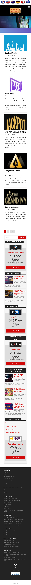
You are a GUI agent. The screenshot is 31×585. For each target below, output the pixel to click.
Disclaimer (6, 490)
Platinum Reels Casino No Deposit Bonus (14, 519)
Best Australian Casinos (9, 544)
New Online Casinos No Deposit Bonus (13, 531)
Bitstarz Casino (15, 350)
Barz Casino (9, 94)
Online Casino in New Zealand (13, 432)
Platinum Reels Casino (15, 253)
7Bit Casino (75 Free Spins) (18, 375)
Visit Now (15, 268)
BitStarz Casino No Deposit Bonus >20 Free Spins (19, 390)
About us (6, 472)
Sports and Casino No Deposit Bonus (13, 521)
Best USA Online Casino (9, 540)
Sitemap (6, 492)
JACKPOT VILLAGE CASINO (15, 132)
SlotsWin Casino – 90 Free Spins (19, 277)
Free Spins (6, 532)
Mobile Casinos (7, 502)
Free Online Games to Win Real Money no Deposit (14, 511)
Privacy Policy (7, 474)
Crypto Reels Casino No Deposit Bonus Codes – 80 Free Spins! (20, 405)
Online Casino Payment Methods (12, 500)
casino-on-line (10, 55)
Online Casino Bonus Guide (10, 498)
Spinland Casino (11, 53)
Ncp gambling (7, 482)
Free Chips (6, 506)
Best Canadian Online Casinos (11, 542)
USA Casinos (8, 423)
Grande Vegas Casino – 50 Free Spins (13, 523)
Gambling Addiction (8, 478)
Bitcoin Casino (7, 508)
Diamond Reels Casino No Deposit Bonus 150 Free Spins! (20, 292)
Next (12, 231)
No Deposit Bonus (8, 504)
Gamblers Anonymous (9, 480)
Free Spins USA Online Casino (11, 517)
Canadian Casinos (10, 429)
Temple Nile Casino (12, 171)
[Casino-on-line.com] (15, 13)
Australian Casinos (10, 426)
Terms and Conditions (9, 476)
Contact (6, 485)
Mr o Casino (15, 317)
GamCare (6, 483)
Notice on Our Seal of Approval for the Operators (13, 488)
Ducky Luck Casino (15, 444)
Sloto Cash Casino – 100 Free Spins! (12, 525)
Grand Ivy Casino (12, 207)
